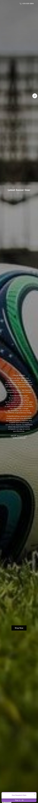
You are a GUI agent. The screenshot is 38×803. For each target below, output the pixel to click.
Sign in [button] (18, 800)
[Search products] (35, 96)
